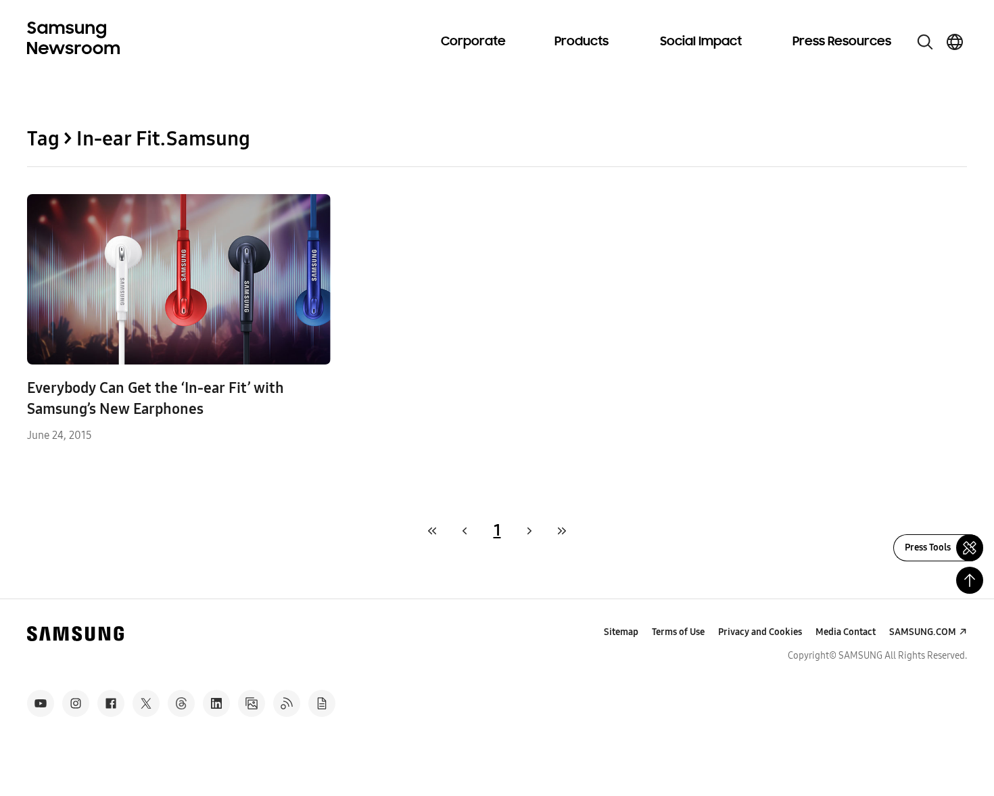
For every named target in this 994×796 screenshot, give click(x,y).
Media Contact (845, 632)
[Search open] (925, 42)
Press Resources (841, 42)
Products (581, 42)
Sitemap (621, 632)
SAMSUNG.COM (922, 632)
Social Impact (701, 42)
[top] (969, 580)
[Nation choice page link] (955, 42)
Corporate (473, 42)
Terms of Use (678, 632)
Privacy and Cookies (760, 632)
